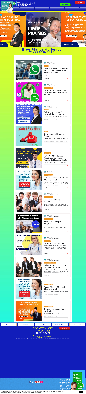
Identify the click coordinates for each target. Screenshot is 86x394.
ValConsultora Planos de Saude (26, 3)
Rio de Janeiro (47, 153)
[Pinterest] (38, 382)
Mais (64, 56)
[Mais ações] (68, 63)
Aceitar (81, 392)
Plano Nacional (48, 56)
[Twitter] (33, 382)
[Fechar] (84, 392)
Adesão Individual (56, 56)
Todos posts (18, 56)
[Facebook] (30, 382)
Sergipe (46, 65)
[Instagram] (41, 382)
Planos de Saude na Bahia (38, 56)
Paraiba (46, 109)
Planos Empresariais (26, 56)
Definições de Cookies (73, 392)
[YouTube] (36, 382)
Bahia (46, 131)
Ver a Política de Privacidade (36, 392)
